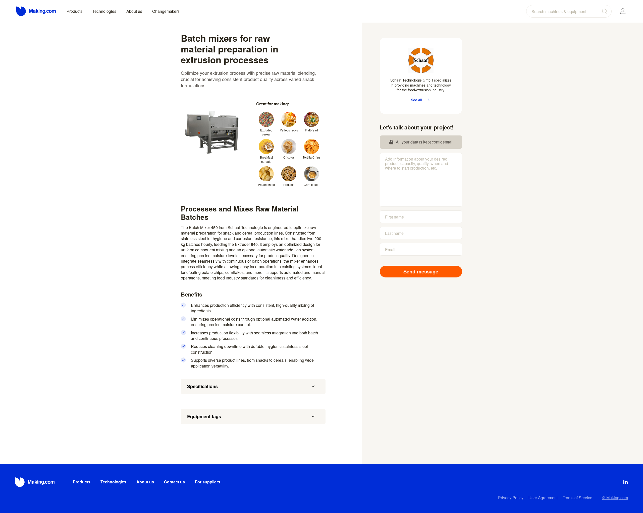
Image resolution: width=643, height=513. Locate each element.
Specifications (202, 386)
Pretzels (288, 184)
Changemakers (166, 11)
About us (134, 11)
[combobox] (569, 11)
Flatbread (311, 130)
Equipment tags (204, 416)
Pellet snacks (289, 130)
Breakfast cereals (266, 159)
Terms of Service (577, 497)
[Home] (36, 11)
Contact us (174, 482)
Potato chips (266, 184)
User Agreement (543, 497)
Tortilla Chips (311, 157)
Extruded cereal (266, 132)
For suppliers (207, 482)
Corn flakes (311, 184)
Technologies (104, 11)
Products (74, 11)
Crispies (289, 157)
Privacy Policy (510, 497)
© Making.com (615, 497)
